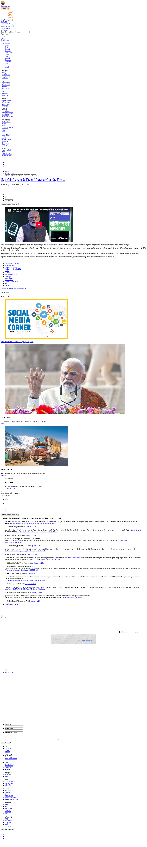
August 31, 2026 (32, 527)
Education (8, 276)
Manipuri (8, 61)
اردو (6, 65)
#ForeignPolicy (21, 551)
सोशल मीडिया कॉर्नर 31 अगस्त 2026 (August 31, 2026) (17, 342)
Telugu (7, 54)
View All (3, 423)
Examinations (9, 280)
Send (9, 743)
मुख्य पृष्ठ (7, 171)
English (7, 43)
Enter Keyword (6, 32)
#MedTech (26, 589)
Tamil (6, 56)
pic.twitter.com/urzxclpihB (51, 559)
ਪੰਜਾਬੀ (7, 67)
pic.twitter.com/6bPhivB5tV (36, 580)
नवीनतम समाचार (9, 173)
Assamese (8, 60)
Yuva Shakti (8, 278)
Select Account (9, 672)
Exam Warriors (9, 265)
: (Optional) (11, 732)
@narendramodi (136, 530)
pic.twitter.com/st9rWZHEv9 (35, 551)
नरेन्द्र (4, 22)
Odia (6, 63)
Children (7, 285)
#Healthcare (33, 589)
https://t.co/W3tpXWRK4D (13, 589)
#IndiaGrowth (22, 523)
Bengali (7, 49)
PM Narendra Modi (11, 274)
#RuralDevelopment (11, 580)
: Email (9, 728)
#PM (69, 558)
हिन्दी (6, 47)
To (2, 36)
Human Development (11, 281)
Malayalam (8, 52)
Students (7, 272)
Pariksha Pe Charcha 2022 (13, 269)
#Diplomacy (9, 570)
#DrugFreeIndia (21, 532)
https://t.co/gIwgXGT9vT (79, 597)
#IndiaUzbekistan (10, 551)
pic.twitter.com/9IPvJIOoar (48, 532)
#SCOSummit (66, 597)
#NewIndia (13, 523)
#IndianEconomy (32, 523)
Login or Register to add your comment (13, 288)
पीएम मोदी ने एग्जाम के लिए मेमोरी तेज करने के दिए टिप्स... (33, 180)
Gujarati (7, 45)
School (7, 283)
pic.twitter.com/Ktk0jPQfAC (51, 523)
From (3, 34)
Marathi (7, 58)
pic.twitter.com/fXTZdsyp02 (29, 570)
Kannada (7, 51)
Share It (3, 618)
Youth (7, 271)
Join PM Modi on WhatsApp (10, 204)
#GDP (40, 523)
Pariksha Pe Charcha (11, 267)
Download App (10, 488)
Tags (6, 263)
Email (8, 724)
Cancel (4, 743)
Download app (5, 6)
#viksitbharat (42, 589)
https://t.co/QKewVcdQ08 (13, 542)
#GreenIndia (123, 540)
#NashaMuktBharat (33, 532)
